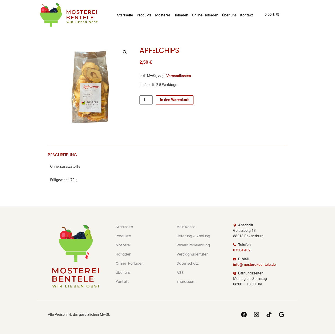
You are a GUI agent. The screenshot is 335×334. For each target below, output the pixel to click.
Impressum (186, 281)
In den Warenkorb (174, 100)
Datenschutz (188, 263)
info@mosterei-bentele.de (254, 264)
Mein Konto (186, 226)
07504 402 (241, 250)
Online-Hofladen (205, 15)
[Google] (281, 314)
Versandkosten (178, 76)
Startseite (125, 15)
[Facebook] (244, 314)
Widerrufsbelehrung (193, 245)
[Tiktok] (269, 314)
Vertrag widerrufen (193, 254)
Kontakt (246, 15)
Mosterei (162, 15)
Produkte (144, 15)
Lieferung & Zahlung (193, 236)
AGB (180, 272)
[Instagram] (256, 314)
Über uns (229, 15)
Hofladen (180, 15)
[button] (125, 52)
